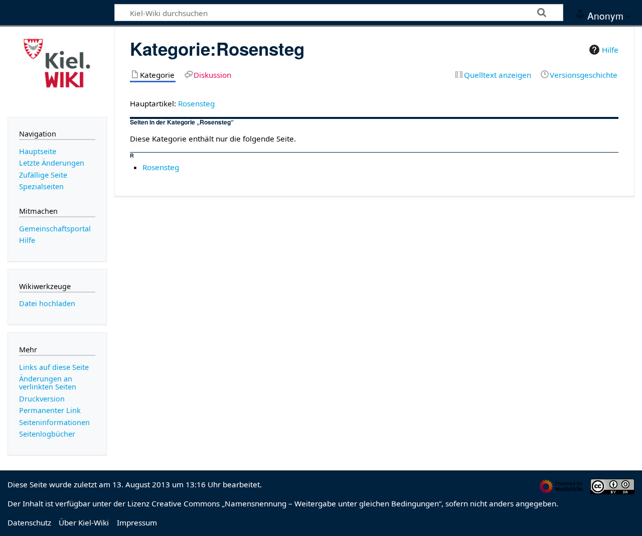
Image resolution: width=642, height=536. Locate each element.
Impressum (137, 522)
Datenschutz (29, 522)
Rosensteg (196, 103)
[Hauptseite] (57, 70)
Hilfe (610, 50)
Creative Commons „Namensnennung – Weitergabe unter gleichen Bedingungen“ (296, 503)
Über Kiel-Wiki (84, 522)
